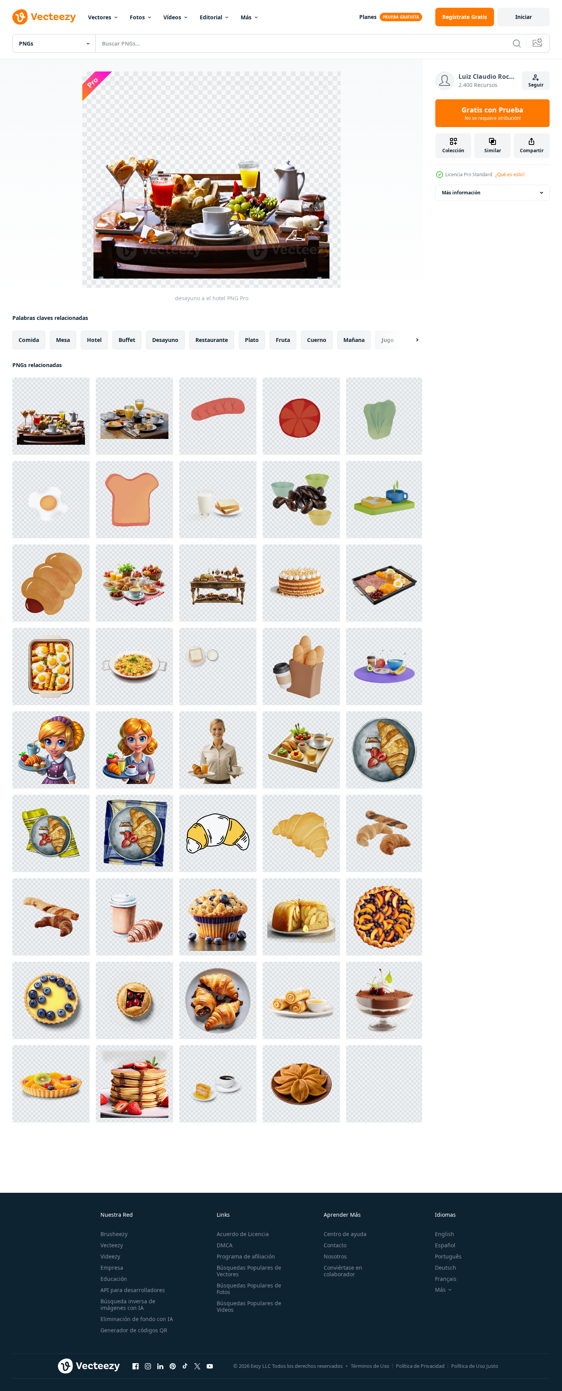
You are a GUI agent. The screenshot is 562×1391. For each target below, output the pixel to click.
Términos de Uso (370, 1365)
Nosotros (335, 1256)
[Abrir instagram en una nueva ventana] (148, 1366)
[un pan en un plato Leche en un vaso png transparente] (217, 666)
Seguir (535, 85)
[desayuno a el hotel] (51, 416)
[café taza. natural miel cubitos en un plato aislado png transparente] (217, 1083)
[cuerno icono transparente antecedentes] (217, 833)
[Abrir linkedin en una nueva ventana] (160, 1366)
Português (448, 1256)
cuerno (316, 339)
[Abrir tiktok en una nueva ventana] (185, 1366)
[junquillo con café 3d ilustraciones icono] (301, 666)
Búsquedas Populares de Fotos (249, 1289)
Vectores (99, 17)
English (444, 1234)
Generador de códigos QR (133, 1330)
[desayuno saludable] (217, 416)
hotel (94, 339)
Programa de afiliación (246, 1256)
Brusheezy (113, 1234)
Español (445, 1245)
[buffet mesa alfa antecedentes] (217, 583)
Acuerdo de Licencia (243, 1234)
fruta (283, 339)
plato (252, 339)
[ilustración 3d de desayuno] (384, 499)
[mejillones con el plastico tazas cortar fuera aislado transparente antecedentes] (301, 499)
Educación (113, 1278)
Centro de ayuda (345, 1234)
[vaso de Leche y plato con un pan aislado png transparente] (217, 499)
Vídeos (172, 17)
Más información (461, 192)
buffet (127, 339)
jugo (388, 339)
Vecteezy (111, 1245)
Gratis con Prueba (492, 113)
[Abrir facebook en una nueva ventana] (135, 1366)
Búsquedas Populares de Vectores (249, 1271)
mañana (354, 339)
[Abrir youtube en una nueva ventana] (210, 1366)
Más (246, 17)
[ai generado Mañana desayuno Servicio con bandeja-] (51, 750)
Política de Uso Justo (474, 1365)
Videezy (110, 1256)
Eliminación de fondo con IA (136, 1319)
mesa (63, 339)
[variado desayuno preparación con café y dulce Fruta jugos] (134, 583)
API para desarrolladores (132, 1290)
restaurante (211, 339)
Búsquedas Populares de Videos (249, 1306)
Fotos (137, 17)
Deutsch (445, 1267)
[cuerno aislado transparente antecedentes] (384, 833)
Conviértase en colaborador (343, 1271)
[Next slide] (410, 340)
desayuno (165, 339)
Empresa (111, 1267)
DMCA (225, 1245)
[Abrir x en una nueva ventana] (197, 1366)
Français (446, 1278)
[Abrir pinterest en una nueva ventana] (173, 1366)
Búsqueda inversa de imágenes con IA (127, 1304)
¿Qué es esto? (510, 174)
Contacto (335, 1245)
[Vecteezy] (44, 17)
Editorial (211, 17)
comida (29, 339)
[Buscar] (516, 43)
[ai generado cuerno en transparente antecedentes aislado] (384, 1083)
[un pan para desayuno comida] (51, 583)
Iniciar (523, 16)
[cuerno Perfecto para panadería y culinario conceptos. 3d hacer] (301, 833)
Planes (368, 16)
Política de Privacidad (420, 1365)
